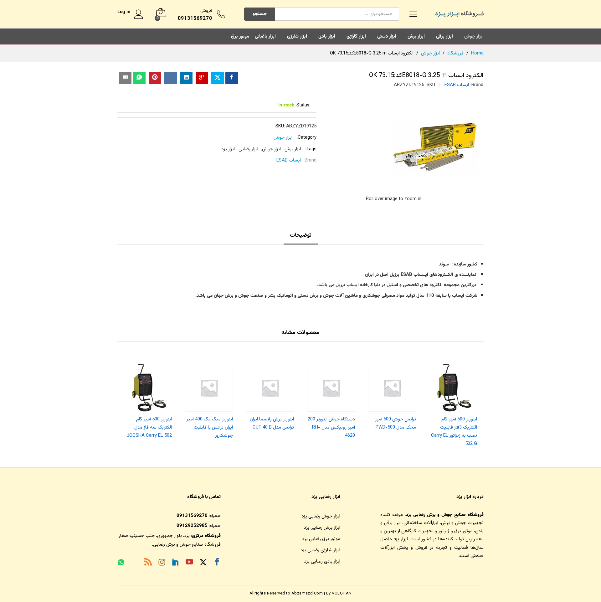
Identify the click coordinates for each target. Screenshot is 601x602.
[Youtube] (189, 563)
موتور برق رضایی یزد (321, 539)
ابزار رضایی (248, 149)
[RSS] (148, 563)
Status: (302, 105)
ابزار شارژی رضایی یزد (320, 550)
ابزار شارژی (297, 36)
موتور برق (240, 36)
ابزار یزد (228, 149)
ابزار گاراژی (356, 36)
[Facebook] (217, 563)
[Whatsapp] (121, 563)
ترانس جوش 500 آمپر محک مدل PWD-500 (395, 423)
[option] (453, 403)
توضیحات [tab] (300, 235)
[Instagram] (162, 563)
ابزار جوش (474, 36)
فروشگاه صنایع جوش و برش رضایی (187, 544)
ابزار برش (416, 36)
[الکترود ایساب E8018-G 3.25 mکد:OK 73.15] (231, 78)
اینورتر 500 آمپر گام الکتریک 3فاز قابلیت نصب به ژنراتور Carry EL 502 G (454, 432)
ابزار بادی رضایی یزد (322, 561)
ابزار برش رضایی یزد (322, 527)
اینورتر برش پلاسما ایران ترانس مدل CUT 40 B (272, 423)
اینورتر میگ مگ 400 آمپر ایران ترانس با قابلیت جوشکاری (210, 428)
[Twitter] (203, 563)
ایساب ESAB (456, 85)
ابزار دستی (386, 36)
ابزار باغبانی (265, 36)
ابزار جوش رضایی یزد (321, 516)
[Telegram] (134, 563)
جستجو (260, 14)
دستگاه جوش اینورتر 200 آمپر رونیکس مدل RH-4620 (331, 428)
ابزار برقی (444, 36)
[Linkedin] (175, 563)
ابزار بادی (326, 36)
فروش (206, 10)
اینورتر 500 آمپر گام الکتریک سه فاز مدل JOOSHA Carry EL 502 (149, 428)
